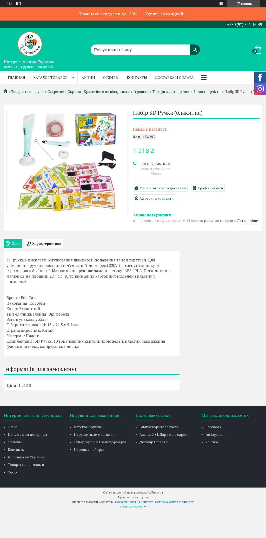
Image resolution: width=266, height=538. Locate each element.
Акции (88, 77)
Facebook (213, 426)
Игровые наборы (89, 449)
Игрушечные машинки (94, 434)
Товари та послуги (27, 91)
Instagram (214, 434)
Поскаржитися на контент (134, 502)
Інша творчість (207, 91)
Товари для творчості (171, 91)
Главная (16, 77)
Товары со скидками (26, 464)
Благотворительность (159, 426)
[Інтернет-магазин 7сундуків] (30, 42)
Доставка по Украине (26, 456)
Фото (12, 472)
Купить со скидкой (164, 14)
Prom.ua (157, 492)
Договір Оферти (153, 441)
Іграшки (141, 91)
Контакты (137, 77)
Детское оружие (88, 426)
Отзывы (111, 77)
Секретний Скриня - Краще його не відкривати (89, 91)
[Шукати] (195, 47)
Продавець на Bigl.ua (133, 497)
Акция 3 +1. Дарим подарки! (164, 434)
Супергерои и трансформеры (100, 441)
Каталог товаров (50, 77)
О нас (12, 426)
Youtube (212, 441)
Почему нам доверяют (28, 434)
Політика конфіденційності (174, 502)
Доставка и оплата (174, 77)
